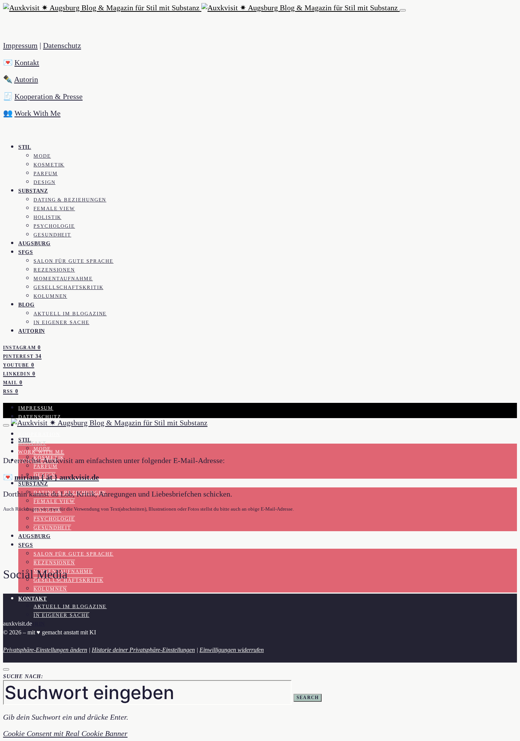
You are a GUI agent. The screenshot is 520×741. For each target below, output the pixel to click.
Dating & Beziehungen (69, 200)
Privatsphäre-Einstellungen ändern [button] (45, 650)
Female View (54, 208)
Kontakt (26, 62)
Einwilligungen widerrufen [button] (231, 650)
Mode (42, 156)
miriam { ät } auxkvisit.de (56, 477)
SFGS (25, 252)
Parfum (45, 173)
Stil (24, 147)
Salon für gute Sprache (73, 261)
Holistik (47, 217)
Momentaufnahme (63, 278)
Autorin (26, 79)
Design (44, 182)
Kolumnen (50, 296)
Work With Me (37, 113)
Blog (26, 305)
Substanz (33, 191)
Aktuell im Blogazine (70, 313)
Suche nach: (23, 676)
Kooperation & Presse (48, 96)
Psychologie (54, 226)
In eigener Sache (61, 322)
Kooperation (39, 434)
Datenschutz (62, 45)
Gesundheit (52, 235)
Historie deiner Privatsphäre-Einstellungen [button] (143, 650)
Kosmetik (48, 165)
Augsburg (34, 243)
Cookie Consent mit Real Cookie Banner (65, 733)
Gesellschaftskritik (68, 287)
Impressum (20, 45)
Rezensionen (54, 270)
